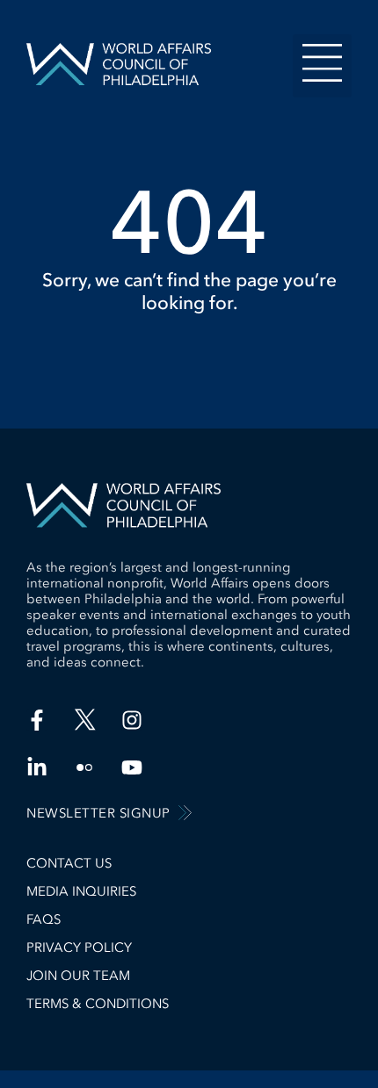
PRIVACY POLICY (79, 947)
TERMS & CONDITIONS (97, 1004)
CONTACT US (69, 863)
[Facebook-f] (36, 720)
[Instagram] (131, 720)
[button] (323, 65)
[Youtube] (131, 767)
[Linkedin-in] (36, 767)
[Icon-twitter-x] (84, 720)
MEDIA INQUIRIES (81, 891)
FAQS (43, 919)
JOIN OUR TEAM (78, 976)
